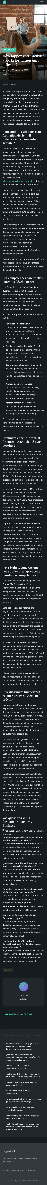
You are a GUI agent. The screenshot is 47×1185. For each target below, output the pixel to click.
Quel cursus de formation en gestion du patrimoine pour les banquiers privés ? (23, 1075)
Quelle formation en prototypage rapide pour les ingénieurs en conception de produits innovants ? (23, 1127)
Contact (31, 1170)
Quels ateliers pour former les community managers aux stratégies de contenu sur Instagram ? (23, 1057)
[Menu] (41, 2)
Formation (9, 50)
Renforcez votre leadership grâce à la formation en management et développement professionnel (22, 1046)
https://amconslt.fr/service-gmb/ (18, 181)
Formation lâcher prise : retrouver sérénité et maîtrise (21, 1108)
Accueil (5, 84)
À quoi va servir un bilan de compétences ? (18, 1091)
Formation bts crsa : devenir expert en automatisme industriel (22, 1117)
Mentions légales (18, 1170)
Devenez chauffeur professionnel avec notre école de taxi (22, 1083)
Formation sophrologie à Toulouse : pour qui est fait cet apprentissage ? (23, 1100)
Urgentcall (9, 1151)
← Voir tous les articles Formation (18, 1014)
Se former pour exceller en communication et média (17, 1066)
